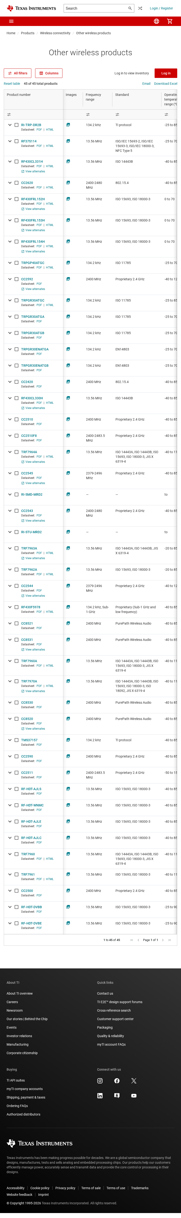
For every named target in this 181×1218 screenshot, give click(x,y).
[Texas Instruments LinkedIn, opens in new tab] (100, 1097)
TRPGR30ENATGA (35, 349)
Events (11, 1027)
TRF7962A (29, 569)
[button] (11, 21)
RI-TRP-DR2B (31, 125)
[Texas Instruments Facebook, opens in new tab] (117, 1082)
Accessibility (16, 1188)
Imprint (43, 1195)
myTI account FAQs (111, 1044)
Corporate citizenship (22, 1053)
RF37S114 (29, 141)
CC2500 (27, 891)
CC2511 (27, 773)
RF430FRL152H (33, 199)
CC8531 (27, 640)
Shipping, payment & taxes (26, 1097)
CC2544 (27, 586)
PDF (39, 129)
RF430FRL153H (33, 220)
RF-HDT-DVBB (31, 907)
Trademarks (139, 1188)
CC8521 (27, 623)
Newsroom (15, 1010)
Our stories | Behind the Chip (27, 1019)
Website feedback (19, 1195)
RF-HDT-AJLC (31, 838)
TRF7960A (29, 661)
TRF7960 (28, 854)
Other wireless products (93, 33)
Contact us (105, 993)
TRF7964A (29, 452)
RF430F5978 (30, 607)
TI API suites (16, 1080)
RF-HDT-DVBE (31, 923)
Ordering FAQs (17, 1106)
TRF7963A (29, 548)
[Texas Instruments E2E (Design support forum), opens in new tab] (117, 1097)
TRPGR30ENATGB (35, 365)
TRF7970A (29, 681)
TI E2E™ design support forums (119, 1002)
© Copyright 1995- (24, 1203)
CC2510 (27, 419)
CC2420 (27, 382)
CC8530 (27, 702)
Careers (12, 1002)
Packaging (105, 1027)
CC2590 (27, 756)
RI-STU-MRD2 (31, 532)
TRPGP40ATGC (32, 263)
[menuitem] (156, 21)
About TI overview (20, 993)
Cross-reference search (114, 1010)
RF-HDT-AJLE (31, 821)
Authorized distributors (23, 1114)
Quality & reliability (110, 1036)
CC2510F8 (29, 436)
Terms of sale (91, 1188)
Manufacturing (18, 1044)
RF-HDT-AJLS (31, 789)
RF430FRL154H (33, 241)
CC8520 (27, 719)
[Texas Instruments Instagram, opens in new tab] (100, 1082)
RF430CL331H (32, 161)
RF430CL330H (32, 398)
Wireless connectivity (55, 33)
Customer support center (115, 1019)
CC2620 (27, 183)
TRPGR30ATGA (32, 317)
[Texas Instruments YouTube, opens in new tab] (134, 1097)
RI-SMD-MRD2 (31, 494)
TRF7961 (28, 874)
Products (27, 33)
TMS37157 (29, 740)
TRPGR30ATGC (32, 300)
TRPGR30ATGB (32, 333)
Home (11, 33)
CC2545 (27, 473)
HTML (49, 129)
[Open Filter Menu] (33, 114)
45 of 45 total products (41, 83)
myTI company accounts (25, 1089)
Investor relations (19, 1036)
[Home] (31, 8)
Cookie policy (39, 1188)
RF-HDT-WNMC (32, 805)
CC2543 (27, 511)
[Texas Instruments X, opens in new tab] (134, 1082)
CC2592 (27, 279)
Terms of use (116, 1188)
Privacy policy (65, 1188)
